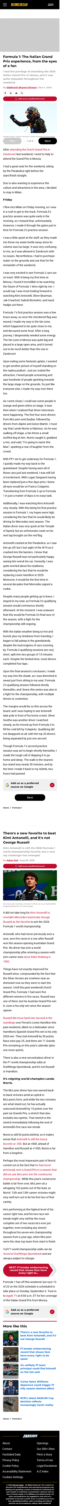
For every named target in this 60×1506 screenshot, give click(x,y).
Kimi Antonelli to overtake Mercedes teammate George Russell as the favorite (26, 917)
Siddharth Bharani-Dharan (22, 87)
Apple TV (11, 1295)
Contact (7, 1448)
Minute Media (18, 1485)
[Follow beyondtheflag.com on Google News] (52, 785)
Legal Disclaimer (47, 1465)
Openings (42, 1443)
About (6, 1443)
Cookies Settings (12, 1477)
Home (6, 808)
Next (48, 141)
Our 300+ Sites (46, 1448)
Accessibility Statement (16, 1471)
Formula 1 (17, 808)
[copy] (22, 93)
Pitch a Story (44, 1454)
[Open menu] (5, 4)
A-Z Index (42, 1471)
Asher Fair (12, 860)
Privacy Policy (10, 1460)
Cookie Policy (10, 1465)
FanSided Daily (11, 1454)
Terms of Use (45, 1460)
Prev (12, 141)
